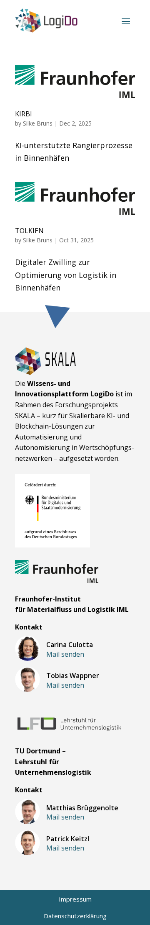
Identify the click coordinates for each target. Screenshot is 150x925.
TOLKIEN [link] (29, 230)
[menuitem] (75, 899)
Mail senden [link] (65, 654)
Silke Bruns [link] (37, 123)
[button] (125, 20)
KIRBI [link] (23, 113)
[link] (46, 20)
